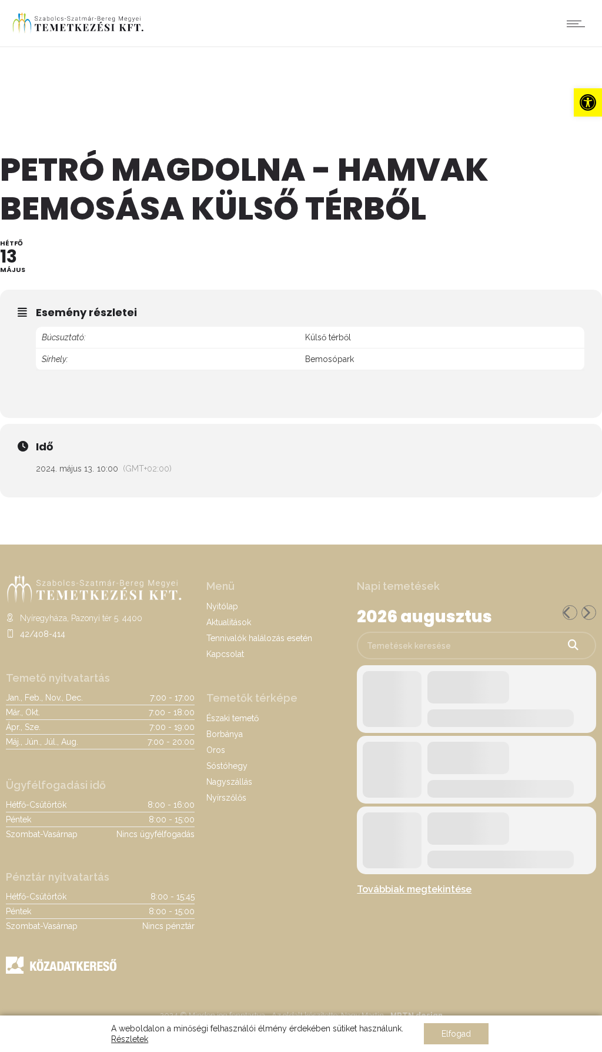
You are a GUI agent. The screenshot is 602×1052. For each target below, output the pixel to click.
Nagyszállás (229, 781)
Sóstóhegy (227, 766)
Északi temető (232, 718)
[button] (588, 102)
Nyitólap (222, 606)
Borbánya (224, 734)
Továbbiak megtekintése (414, 889)
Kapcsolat (225, 654)
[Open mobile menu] (578, 23)
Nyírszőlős (226, 797)
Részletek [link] (129, 1039)
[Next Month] (588, 612)
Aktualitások (228, 622)
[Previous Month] (570, 612)
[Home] (78, 31)
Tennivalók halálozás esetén (259, 638)
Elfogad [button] (456, 1033)
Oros (215, 750)
